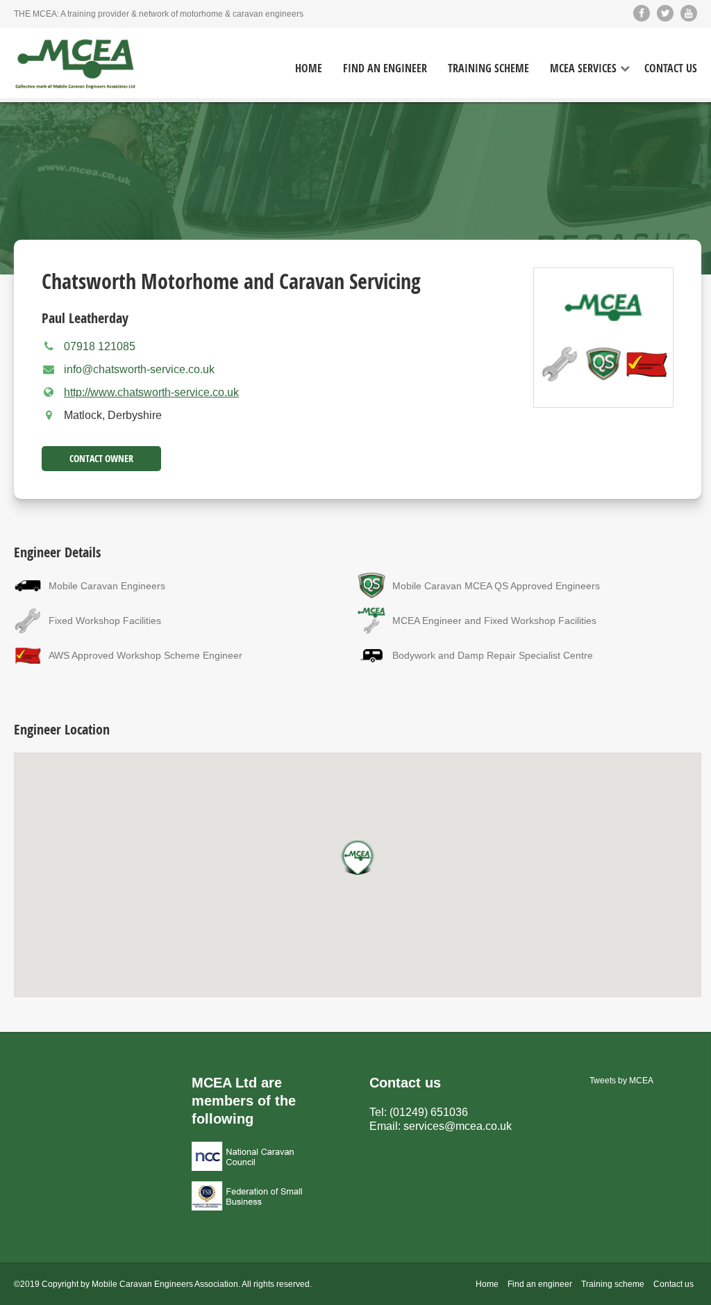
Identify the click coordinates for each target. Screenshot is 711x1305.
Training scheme (612, 1284)
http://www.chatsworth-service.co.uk (151, 392)
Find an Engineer (385, 68)
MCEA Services (583, 68)
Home (308, 68)
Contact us (673, 1284)
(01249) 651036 (429, 1112)
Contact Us (670, 68)
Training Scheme (488, 68)
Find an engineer (540, 1284)
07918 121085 (99, 346)
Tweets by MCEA (621, 1080)
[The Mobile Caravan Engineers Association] (75, 64)
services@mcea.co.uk (457, 1126)
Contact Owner (101, 458)
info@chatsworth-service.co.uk (139, 369)
